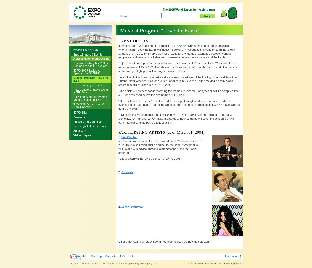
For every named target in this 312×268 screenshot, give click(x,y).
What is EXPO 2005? (86, 50)
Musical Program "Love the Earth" (91, 79)
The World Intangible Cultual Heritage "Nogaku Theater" (91, 65)
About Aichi (80, 131)
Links (131, 256)
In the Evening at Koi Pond (89, 85)
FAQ (122, 256)
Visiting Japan (82, 135)
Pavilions (79, 117)
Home (123, 16)
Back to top (231, 256)
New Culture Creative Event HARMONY (90, 91)
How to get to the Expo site (89, 126)
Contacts (110, 256)
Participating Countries (87, 121)
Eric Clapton (129, 137)
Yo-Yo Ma (127, 172)
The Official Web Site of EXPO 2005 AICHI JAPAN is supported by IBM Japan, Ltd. (113, 263)
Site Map (96, 256)
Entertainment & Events (87, 54)
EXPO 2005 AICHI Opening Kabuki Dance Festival (90, 98)
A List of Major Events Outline (91, 58)
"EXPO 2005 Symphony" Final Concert (88, 106)
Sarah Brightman (132, 207)
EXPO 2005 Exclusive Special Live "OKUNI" (86, 72)
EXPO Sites (80, 112)
